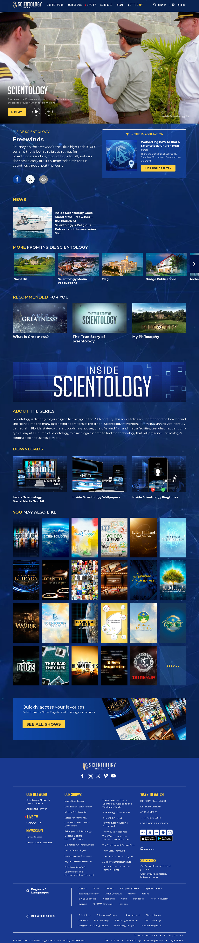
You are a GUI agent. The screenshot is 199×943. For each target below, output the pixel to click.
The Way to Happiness (114, 831)
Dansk (96, 893)
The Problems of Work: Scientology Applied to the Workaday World (117, 803)
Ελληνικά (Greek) (129, 893)
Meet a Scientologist (76, 812)
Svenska (83, 908)
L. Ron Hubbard (131, 920)
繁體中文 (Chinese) (103, 908)
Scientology (85, 920)
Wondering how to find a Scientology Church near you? (160, 145)
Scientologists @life (75, 867)
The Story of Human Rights (117, 856)
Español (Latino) (153, 893)
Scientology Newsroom (126, 925)
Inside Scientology (74, 800)
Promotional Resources (39, 842)
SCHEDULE (106, 4)
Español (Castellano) (89, 898)
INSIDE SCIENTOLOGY (31, 132)
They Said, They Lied (113, 850)
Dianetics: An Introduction (79, 844)
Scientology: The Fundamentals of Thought (79, 873)
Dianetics (83, 925)
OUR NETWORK (55, 4)
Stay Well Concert (112, 818)
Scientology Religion (124, 930)
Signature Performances (78, 861)
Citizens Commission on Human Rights (116, 868)
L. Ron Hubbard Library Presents (74, 837)
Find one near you (158, 168)
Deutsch (110, 893)
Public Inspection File (145, 940)
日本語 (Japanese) (88, 903)
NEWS (120, 4)
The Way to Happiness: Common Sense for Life (115, 838)
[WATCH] (173, 537)
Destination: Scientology (78, 806)
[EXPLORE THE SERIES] (26, 537)
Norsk (124, 903)
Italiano (145, 898)
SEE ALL (173, 665)
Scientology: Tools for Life (116, 812)
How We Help (101, 925)
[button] (4, 264)
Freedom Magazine (151, 930)
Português (138, 903)
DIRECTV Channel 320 (153, 800)
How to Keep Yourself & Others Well (115, 824)
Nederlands (109, 903)
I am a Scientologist (75, 850)
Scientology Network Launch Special (38, 801)
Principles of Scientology (78, 831)
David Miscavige (153, 925)
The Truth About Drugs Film (118, 845)
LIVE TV (91, 4)
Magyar (131, 898)
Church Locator (153, 920)
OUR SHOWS (75, 4)
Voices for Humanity (76, 817)
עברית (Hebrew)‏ (114, 898)
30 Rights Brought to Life (116, 861)
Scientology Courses (107, 920)
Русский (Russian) (159, 903)
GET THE (135, 4)
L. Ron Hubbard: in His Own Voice (77, 824)
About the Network (37, 808)
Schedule (34, 823)
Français (123, 908)
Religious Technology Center (93, 930)
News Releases (34, 836)
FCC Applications (173, 940)
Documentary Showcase (78, 855)
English (82, 893)
